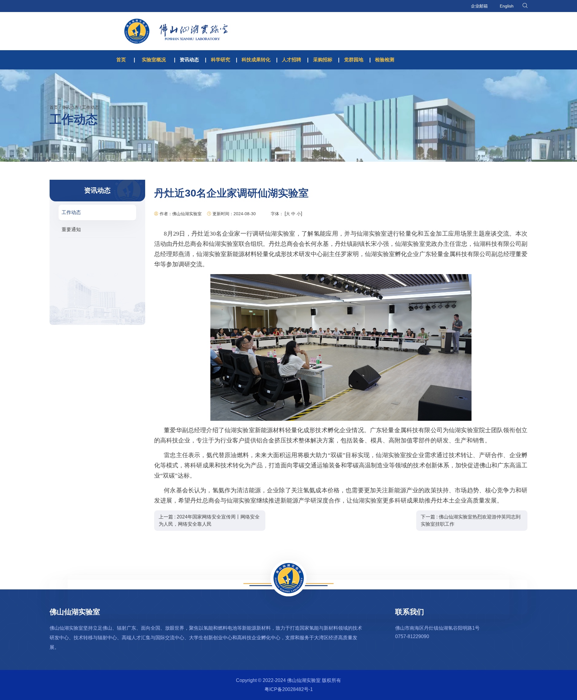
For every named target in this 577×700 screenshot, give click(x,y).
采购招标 (322, 59)
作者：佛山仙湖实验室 (180, 213)
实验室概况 (154, 59)
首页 (121, 59)
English (507, 6)
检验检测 (384, 59)
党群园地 (353, 59)
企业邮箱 (479, 6)
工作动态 (90, 107)
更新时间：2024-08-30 (233, 213)
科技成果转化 (256, 59)
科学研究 (220, 59)
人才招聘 (291, 59)
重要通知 (71, 229)
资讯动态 (189, 59)
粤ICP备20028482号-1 (288, 689)
